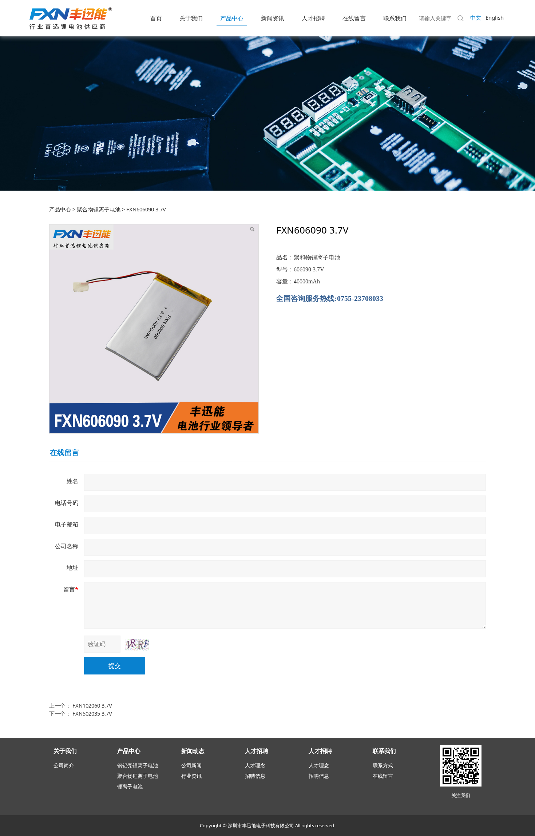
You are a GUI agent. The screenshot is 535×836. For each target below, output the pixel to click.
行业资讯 (191, 775)
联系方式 (383, 765)
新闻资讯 (272, 18)
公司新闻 (191, 765)
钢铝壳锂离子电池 (137, 765)
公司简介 (64, 765)
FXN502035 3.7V (92, 713)
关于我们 (191, 18)
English (495, 17)
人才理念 (255, 765)
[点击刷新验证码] (137, 644)
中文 (475, 17)
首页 (156, 18)
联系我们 (395, 18)
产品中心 (231, 18)
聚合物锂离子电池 (98, 209)
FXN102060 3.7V (92, 705)
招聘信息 (255, 775)
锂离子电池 (130, 786)
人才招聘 (313, 18)
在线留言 (354, 18)
